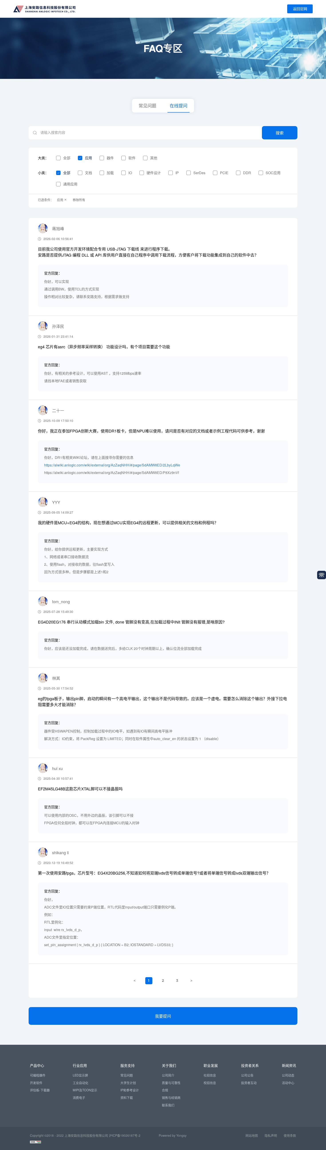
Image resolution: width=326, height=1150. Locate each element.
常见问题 (147, 105)
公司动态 (288, 1075)
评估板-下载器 (40, 1090)
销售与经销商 (171, 1097)
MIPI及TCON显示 (85, 1090)
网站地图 (251, 1135)
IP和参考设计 (129, 1090)
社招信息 (210, 1075)
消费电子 (79, 1097)
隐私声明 (271, 1135)
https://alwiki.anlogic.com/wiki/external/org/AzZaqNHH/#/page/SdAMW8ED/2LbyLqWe (112, 465)
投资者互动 (249, 1082)
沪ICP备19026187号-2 (124, 1135)
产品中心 (37, 1065)
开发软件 (36, 1082)
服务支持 (127, 1065)
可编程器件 (37, 1075)
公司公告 (247, 1075)
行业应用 (80, 1065)
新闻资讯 (289, 1065)
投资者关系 (250, 1065)
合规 (165, 1090)
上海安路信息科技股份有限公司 (86, 1135)
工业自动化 (80, 1082)
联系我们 (168, 1105)
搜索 (280, 133)
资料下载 (126, 1097)
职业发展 (211, 1065)
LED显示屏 (80, 1075)
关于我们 (169, 1065)
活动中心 (288, 1082)
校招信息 (210, 1082)
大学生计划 (128, 1082)
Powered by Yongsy (173, 1135)
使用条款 (290, 1135)
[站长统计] (35, 1141)
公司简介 (168, 1075)
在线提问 (178, 105)
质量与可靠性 (171, 1082)
